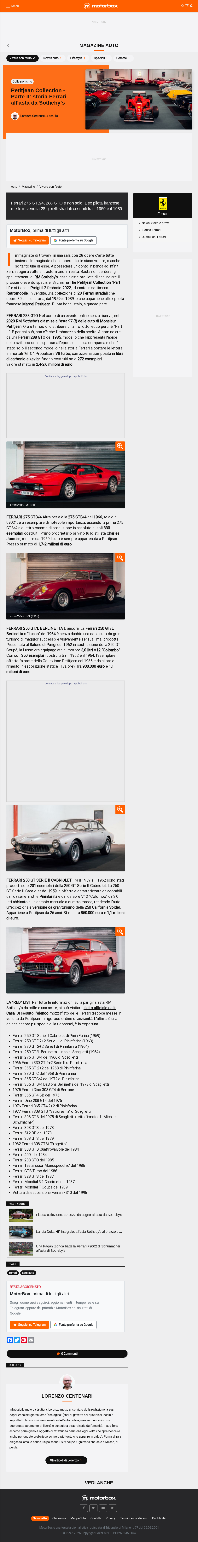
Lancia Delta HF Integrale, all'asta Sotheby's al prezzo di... (79, 1232)
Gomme (121, 58)
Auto (14, 186)
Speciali (99, 58)
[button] (84, 1508)
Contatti (95, 1518)
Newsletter (40, 1518)
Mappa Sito (78, 1518)
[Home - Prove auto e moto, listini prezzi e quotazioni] (101, 6)
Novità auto (51, 58)
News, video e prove (156, 223)
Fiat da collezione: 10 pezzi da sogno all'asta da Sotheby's (79, 1215)
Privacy (111, 1518)
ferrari (13, 1272)
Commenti (69, 1353)
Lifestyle (76, 58)
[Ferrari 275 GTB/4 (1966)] (65, 586)
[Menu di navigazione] (12, 6)
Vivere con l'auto (20, 58)
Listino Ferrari (151, 230)
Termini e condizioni (133, 1518)
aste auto (28, 1272)
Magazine (28, 186)
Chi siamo (59, 1518)
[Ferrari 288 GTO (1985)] (65, 474)
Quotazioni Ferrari (154, 237)
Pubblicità (159, 1518)
